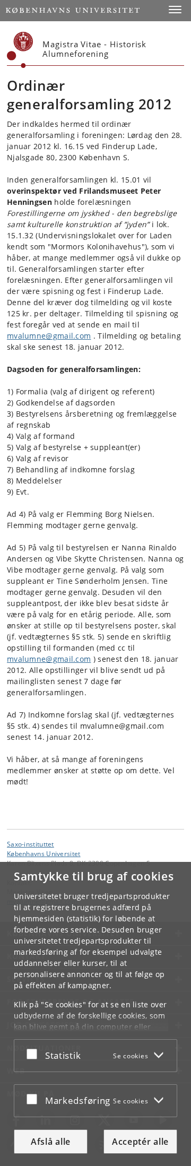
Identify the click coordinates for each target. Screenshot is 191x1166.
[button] (175, 9)
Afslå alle (51, 1141)
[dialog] (95, 1014)
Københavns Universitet (44, 853)
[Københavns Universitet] (20, 50)
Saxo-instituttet (30, 844)
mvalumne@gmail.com (49, 336)
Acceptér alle (140, 1141)
